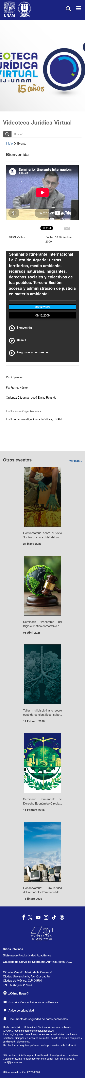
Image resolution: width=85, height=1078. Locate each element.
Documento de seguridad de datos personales (38, 1019)
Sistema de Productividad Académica (27, 955)
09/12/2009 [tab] (42, 315)
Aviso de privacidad (21, 1010)
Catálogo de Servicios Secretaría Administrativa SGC (37, 961)
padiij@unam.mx (12, 1062)
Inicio (9, 143)
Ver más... (75, 461)
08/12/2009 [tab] (42, 307)
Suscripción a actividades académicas (33, 1002)
